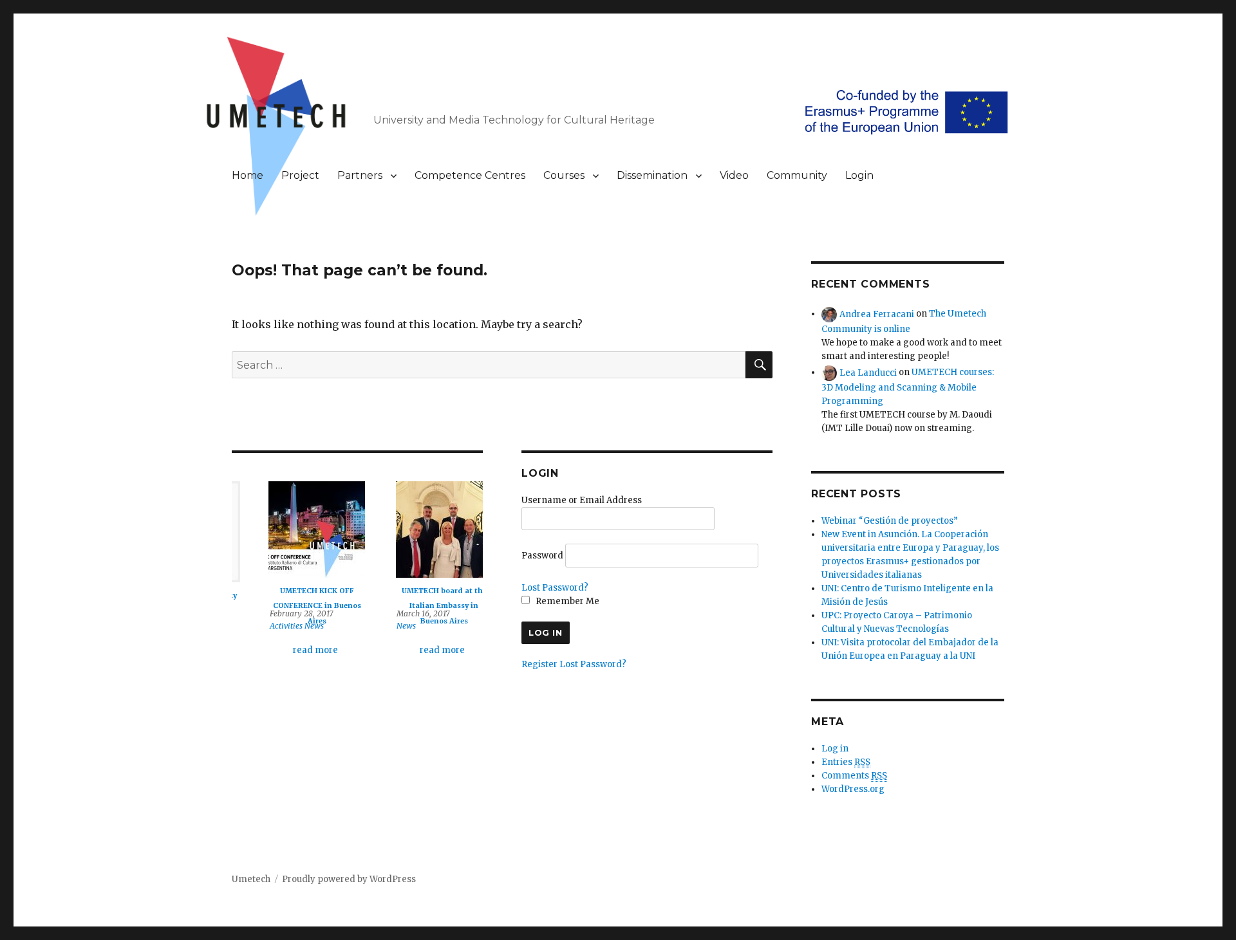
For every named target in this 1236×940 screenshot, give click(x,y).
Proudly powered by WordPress (349, 879)
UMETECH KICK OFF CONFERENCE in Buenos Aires (293, 605)
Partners (359, 175)
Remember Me (566, 601)
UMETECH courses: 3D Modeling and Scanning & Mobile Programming (907, 386)
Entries (845, 762)
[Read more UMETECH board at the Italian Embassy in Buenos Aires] (420, 529)
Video (734, 175)
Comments (854, 775)
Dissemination (652, 175)
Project (300, 175)
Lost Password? (554, 587)
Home (247, 175)
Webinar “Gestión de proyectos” (889, 520)
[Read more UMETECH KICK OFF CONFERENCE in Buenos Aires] (293, 529)
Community (797, 175)
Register (539, 664)
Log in (834, 748)
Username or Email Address (581, 500)
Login (859, 175)
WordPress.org (853, 789)
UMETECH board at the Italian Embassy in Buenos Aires (420, 605)
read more (291, 650)
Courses (564, 175)
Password (542, 555)
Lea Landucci (868, 372)
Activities (262, 626)
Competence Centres (470, 175)
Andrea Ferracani (876, 313)
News (290, 626)
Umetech (251, 879)
